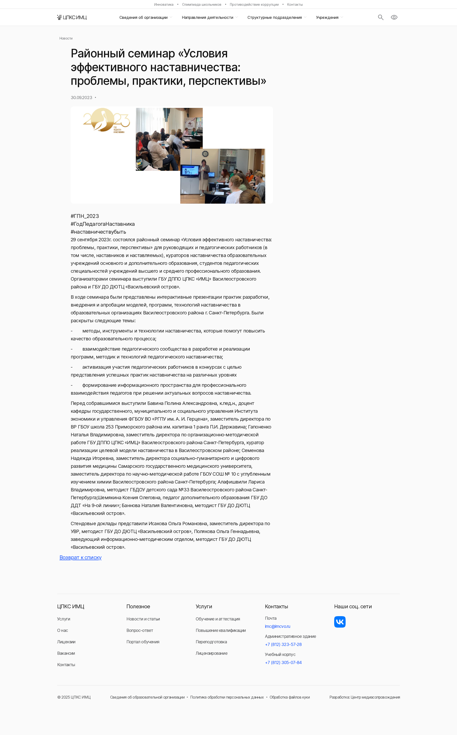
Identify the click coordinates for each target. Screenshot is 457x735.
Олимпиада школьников (201, 4)
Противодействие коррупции (254, 4)
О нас (62, 630)
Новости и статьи (143, 618)
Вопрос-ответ (139, 630)
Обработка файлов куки (290, 697)
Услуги (63, 618)
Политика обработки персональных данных (227, 697)
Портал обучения (142, 641)
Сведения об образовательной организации (147, 697)
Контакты (295, 4)
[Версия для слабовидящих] (394, 17)
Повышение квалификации (221, 630)
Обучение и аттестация (218, 618)
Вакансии (66, 653)
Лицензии (66, 641)
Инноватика (164, 4)
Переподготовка (211, 641)
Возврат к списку (80, 557)
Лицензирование (211, 653)
